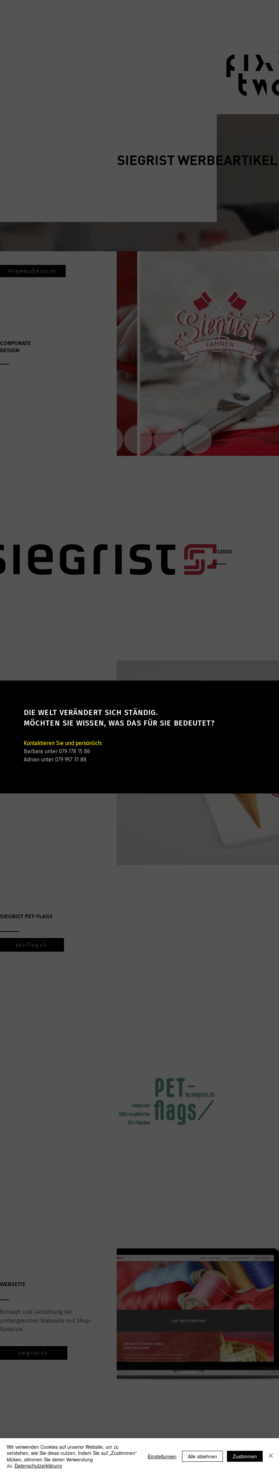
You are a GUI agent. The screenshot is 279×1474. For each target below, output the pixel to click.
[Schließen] (271, 1456)
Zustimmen (245, 1456)
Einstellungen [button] (162, 1456)
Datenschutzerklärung (38, 1465)
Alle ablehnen (202, 1456)
